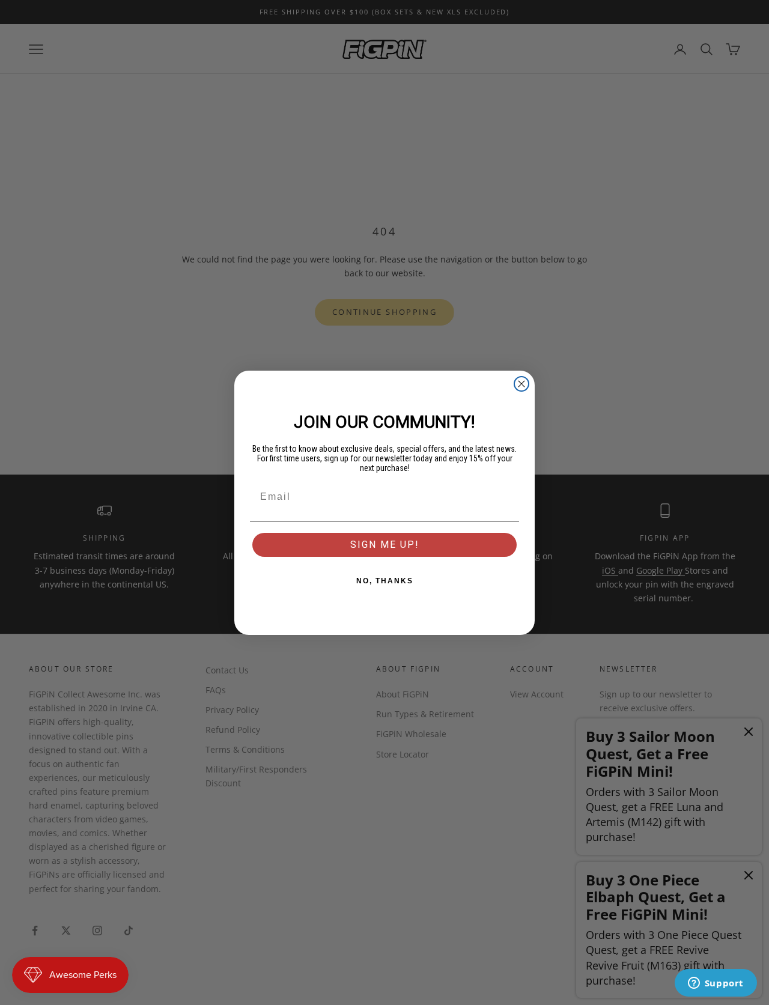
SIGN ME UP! (384, 544)
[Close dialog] (521, 384)
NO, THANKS (384, 581)
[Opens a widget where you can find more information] (715, 984)
